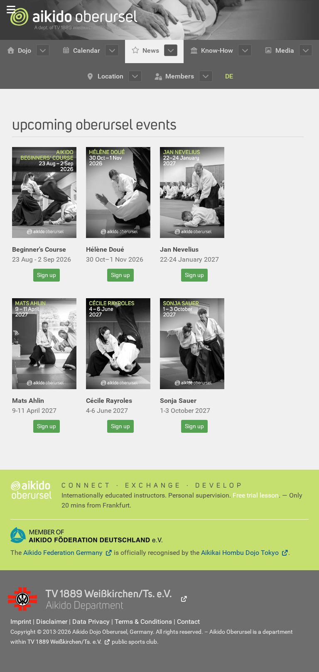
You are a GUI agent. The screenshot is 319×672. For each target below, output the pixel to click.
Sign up (46, 275)
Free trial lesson (256, 495)
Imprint (20, 621)
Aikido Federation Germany (63, 553)
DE (229, 76)
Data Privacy (91, 621)
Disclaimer (51, 621)
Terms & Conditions (143, 621)
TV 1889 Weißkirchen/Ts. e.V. (64, 641)
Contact (188, 621)
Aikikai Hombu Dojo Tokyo (240, 553)
